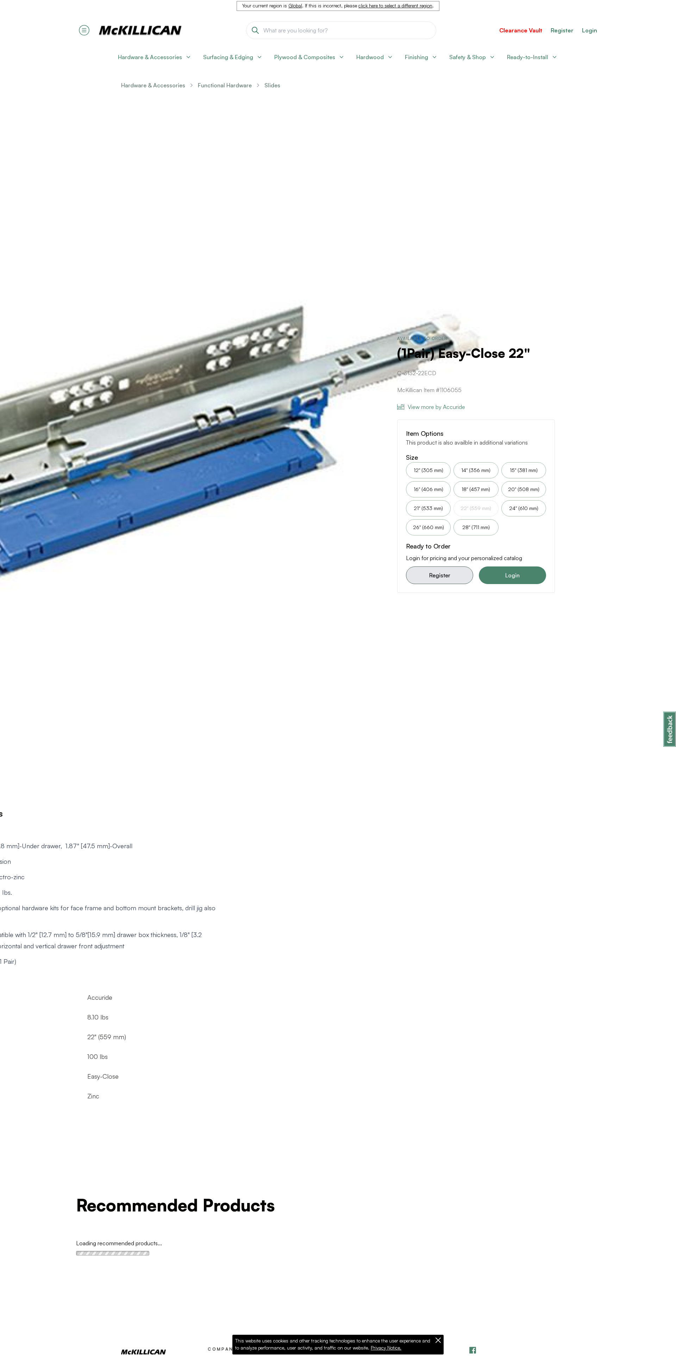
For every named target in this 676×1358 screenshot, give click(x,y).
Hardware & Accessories (153, 85)
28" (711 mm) (476, 527)
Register (439, 575)
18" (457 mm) (476, 489)
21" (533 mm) (428, 508)
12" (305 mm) (428, 470)
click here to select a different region (395, 5)
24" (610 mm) (523, 508)
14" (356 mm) (475, 470)
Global (295, 5)
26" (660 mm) (428, 527)
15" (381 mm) (524, 470)
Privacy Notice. (386, 1348)
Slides (272, 85)
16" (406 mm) (428, 489)
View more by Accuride (436, 406)
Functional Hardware (225, 85)
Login (589, 30)
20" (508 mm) (523, 489)
